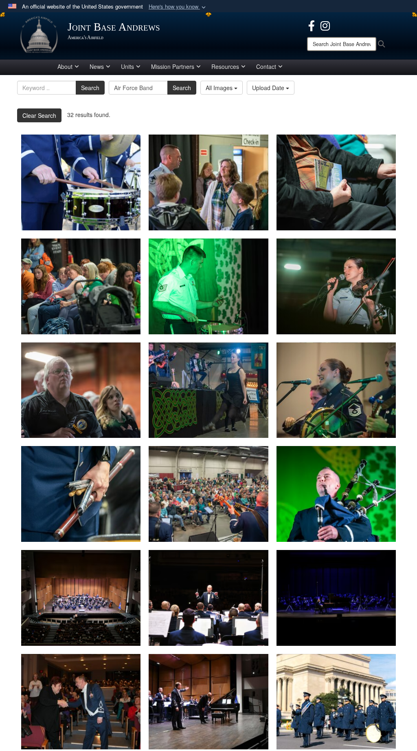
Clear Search (39, 115)
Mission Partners (172, 66)
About (64, 66)
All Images (220, 88)
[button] (178, 6)
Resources (225, 66)
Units (127, 66)
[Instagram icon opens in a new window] (325, 25)
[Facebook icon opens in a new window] (311, 25)
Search (90, 88)
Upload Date (269, 88)
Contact (266, 66)
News (97, 66)
